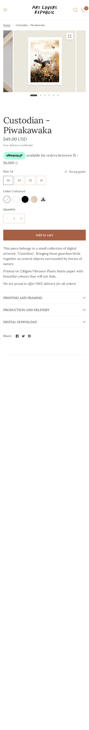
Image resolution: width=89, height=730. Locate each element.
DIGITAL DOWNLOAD (20, 322)
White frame (16, 199)
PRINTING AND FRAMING (22, 298)
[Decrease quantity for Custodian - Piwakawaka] (6, 218)
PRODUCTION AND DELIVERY (26, 310)
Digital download (43, 199)
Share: (7, 336)
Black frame (25, 199)
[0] (82, 10)
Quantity (9, 209)
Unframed (6, 199)
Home (7, 25)
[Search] (75, 10)
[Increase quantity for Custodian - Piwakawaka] (21, 218)
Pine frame (34, 199)
